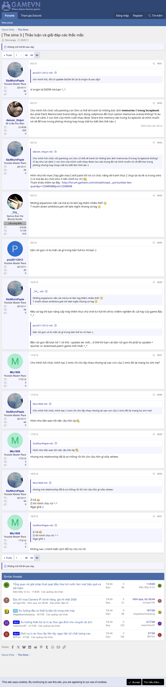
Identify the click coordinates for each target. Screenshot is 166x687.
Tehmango (10, 40)
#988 (159, 394)
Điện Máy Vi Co (21, 591)
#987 (159, 355)
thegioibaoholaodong (24, 614)
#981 (159, 63)
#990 (159, 473)
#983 (159, 142)
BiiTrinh (17, 637)
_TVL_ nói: (38, 291)
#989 (159, 434)
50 (37, 55)
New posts (7, 22)
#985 (159, 242)
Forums (9, 15)
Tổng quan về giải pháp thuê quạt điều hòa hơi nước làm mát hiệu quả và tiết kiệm (57, 586)
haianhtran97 (20, 625)
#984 (159, 195)
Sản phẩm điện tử (59, 602)
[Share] (153, 63)
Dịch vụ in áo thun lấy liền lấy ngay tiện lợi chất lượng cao (55, 633)
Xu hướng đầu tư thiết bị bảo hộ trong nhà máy (47, 610)
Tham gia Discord (31, 15)
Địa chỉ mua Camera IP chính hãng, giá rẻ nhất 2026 (45, 599)
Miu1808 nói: (40, 403)
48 (26, 55)
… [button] (21, 55)
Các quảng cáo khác (52, 591)
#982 (159, 103)
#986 (159, 282)
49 (31, 55)
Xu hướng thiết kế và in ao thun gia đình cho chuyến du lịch (56, 622)
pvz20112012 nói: (43, 72)
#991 (159, 516)
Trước (9, 55)
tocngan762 (19, 602)
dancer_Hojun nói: (43, 151)
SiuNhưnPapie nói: (43, 443)
